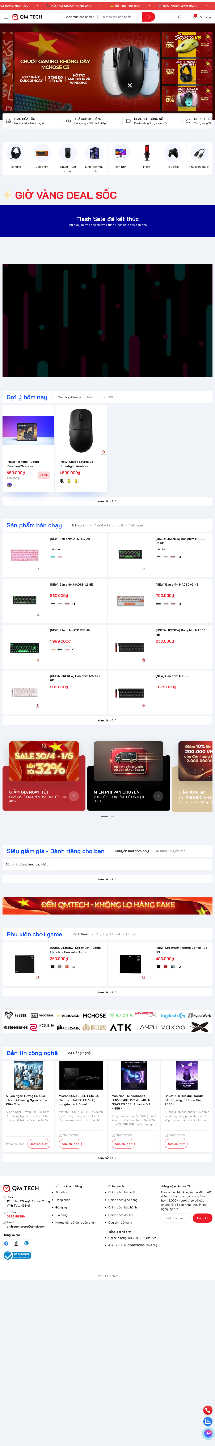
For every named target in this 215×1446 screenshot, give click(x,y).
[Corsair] (68, 1027)
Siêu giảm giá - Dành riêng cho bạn (56, 851)
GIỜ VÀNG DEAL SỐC (66, 195)
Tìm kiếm (61, 1192)
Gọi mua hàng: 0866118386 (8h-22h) (132, 1238)
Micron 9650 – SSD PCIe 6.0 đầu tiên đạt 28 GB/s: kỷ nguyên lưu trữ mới (79, 1100)
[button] (104, 816)
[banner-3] (81, 71)
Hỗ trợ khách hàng (68, 1186)
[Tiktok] (16, 1243)
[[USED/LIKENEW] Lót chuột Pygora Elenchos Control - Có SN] (24, 964)
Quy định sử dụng (120, 1222)
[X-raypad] (199, 1027)
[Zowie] (42, 1027)
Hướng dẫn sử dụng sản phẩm (75, 1222)
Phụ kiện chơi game (34, 934)
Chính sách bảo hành (122, 1207)
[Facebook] (6, 1243)
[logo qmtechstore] (28, 1188)
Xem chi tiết (39, 1144)
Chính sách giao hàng (123, 1200)
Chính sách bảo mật (121, 1192)
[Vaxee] (173, 1027)
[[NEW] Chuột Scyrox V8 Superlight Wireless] (81, 430)
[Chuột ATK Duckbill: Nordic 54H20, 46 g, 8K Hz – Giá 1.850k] (186, 1075)
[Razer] (121, 1015)
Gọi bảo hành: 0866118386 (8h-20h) (132, 1245)
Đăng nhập (62, 1200)
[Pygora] (16, 1015)
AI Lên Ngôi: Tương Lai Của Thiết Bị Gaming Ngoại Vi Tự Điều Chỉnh (26, 1100)
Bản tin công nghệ (32, 1052)
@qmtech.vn (85, 320)
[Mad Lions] (94, 1027)
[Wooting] (42, 1015)
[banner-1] (187, 44)
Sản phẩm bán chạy (34, 525)
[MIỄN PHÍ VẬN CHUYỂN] (128, 761)
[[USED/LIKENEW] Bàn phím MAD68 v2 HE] (130, 555)
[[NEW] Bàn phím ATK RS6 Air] (24, 646)
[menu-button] (6, 17)
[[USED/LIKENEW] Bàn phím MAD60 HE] (24, 692)
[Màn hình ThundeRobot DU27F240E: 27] (134, 1075)
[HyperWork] (199, 1015)
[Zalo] (26, 1243)
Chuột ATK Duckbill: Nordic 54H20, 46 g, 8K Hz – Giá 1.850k (184, 1100)
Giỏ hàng (61, 1215)
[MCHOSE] (94, 1015)
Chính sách (116, 1186)
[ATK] (121, 1027)
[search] (148, 17)
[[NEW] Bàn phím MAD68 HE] (130, 692)
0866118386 (16, 1216)
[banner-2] (187, 71)
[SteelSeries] (16, 1027)
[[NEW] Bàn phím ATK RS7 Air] (24, 555)
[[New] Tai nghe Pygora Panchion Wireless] (28, 430)
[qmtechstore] (27, 17)
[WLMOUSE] (68, 1015)
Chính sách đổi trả (120, 1215)
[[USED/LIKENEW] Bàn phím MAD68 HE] (130, 646)
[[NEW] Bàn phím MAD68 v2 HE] (24, 601)
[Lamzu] (147, 1027)
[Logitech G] (173, 1015)
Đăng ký (61, 1207)
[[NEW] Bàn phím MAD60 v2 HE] (130, 601)
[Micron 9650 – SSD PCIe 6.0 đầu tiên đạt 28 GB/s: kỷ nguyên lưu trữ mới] (81, 1075)
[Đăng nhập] (179, 17)
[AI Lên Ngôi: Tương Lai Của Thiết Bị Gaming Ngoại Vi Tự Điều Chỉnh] (28, 1075)
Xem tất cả (105, 501)
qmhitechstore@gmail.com (26, 1226)
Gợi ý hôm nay (27, 397)
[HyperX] (147, 1015)
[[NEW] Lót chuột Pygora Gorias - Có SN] (130, 964)
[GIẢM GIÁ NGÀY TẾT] (44, 761)
